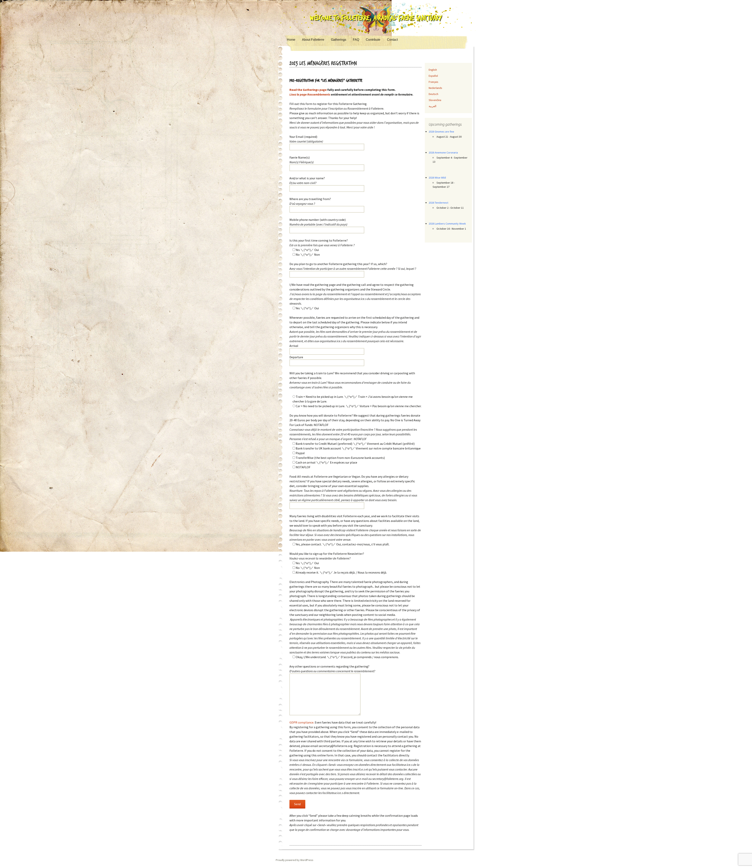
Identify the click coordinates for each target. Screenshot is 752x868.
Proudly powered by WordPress (294, 860)
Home (291, 39)
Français (433, 82)
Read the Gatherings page (308, 90)
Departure (296, 357)
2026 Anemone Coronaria (443, 152)
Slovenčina (435, 100)
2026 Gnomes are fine (441, 131)
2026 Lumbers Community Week (447, 223)
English (433, 69)
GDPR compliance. (301, 722)
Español (433, 76)
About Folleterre (313, 39)
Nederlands (435, 88)
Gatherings (338, 39)
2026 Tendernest (438, 202)
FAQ (356, 39)
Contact (392, 39)
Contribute (373, 39)
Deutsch (433, 94)
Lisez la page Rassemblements (309, 94)
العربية (432, 106)
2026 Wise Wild (437, 177)
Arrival (293, 346)
